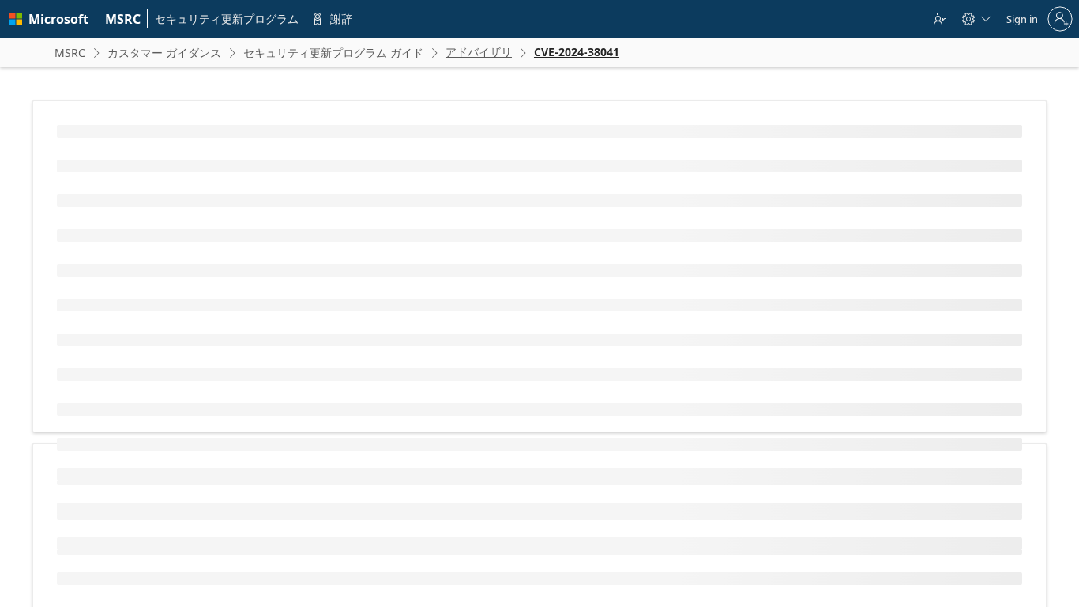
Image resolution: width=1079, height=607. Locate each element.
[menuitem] (123, 19)
